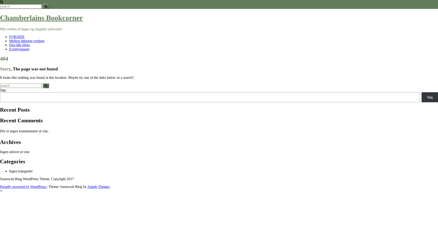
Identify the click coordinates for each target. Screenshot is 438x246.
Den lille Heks (19, 45)
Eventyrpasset (19, 49)
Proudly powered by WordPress (23, 187)
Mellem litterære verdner (26, 41)
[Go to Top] (1, 191)
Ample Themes (98, 187)
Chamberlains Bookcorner (41, 18)
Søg (3, 90)
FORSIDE (17, 37)
